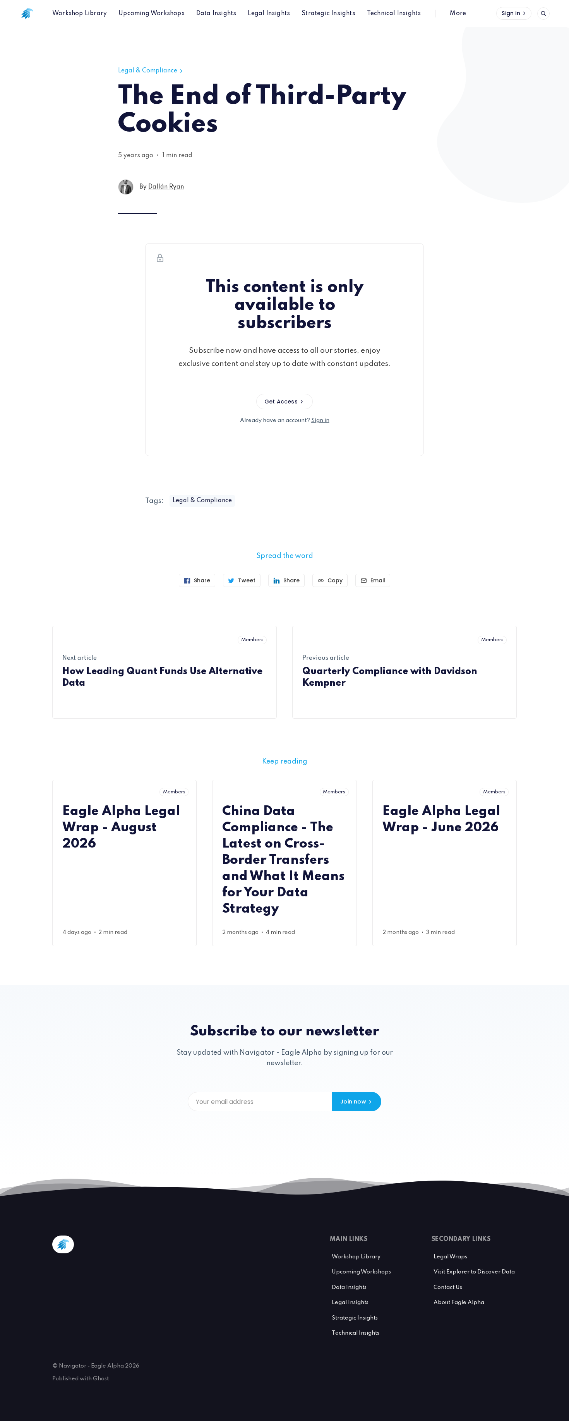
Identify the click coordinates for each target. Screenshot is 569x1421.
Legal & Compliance (147, 71)
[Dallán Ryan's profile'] (126, 187)
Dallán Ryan (166, 187)
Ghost (101, 1379)
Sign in (511, 13)
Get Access (281, 401)
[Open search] (543, 13)
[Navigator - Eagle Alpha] (27, 13)
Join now (353, 1101)
